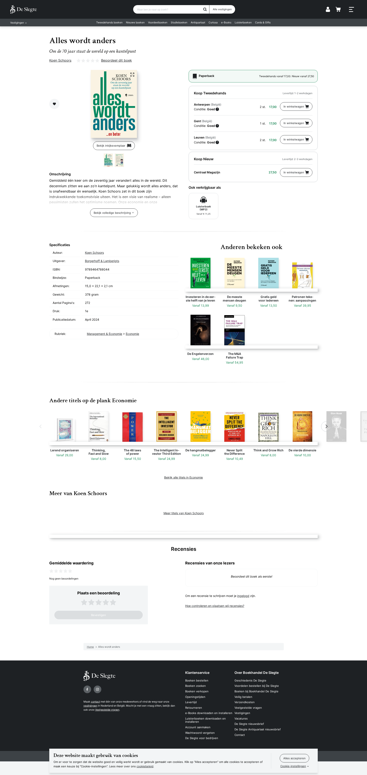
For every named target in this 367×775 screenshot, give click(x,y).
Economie (132, 334)
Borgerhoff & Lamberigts (102, 261)
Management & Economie (104, 334)
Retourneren (193, 707)
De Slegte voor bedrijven (201, 738)
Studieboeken (179, 22)
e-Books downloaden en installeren (208, 713)
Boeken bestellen (196, 680)
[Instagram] (97, 689)
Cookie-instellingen (293, 766)
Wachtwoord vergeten (200, 732)
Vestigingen (242, 713)
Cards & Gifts (263, 22)
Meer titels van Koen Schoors (184, 513)
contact (95, 701)
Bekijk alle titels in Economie (183, 477)
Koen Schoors (60, 60)
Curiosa (213, 22)
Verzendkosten (244, 702)
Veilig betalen (243, 696)
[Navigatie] (351, 9)
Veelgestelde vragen (107, 709)
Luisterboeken (243, 22)
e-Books (226, 22)
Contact (239, 735)
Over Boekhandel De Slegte (256, 672)
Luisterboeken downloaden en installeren (205, 720)
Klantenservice (197, 672)
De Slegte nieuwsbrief (249, 723)
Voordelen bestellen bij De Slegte (256, 685)
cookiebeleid (145, 766)
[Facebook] (87, 689)
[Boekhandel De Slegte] (23, 9)
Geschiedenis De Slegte (250, 680)
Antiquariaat (198, 22)
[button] (41, 426)
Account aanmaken (197, 727)
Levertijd (191, 702)
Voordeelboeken (157, 22)
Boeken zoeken (195, 685)
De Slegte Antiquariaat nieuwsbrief (257, 729)
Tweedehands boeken (109, 22)
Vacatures (241, 718)
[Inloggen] (328, 9)
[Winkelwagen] (338, 9)
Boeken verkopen (197, 691)
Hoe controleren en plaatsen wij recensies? (214, 606)
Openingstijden (195, 696)
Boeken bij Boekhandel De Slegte (256, 691)
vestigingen (90, 705)
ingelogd (243, 596)
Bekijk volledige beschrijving (112, 212)
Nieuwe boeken (135, 22)
